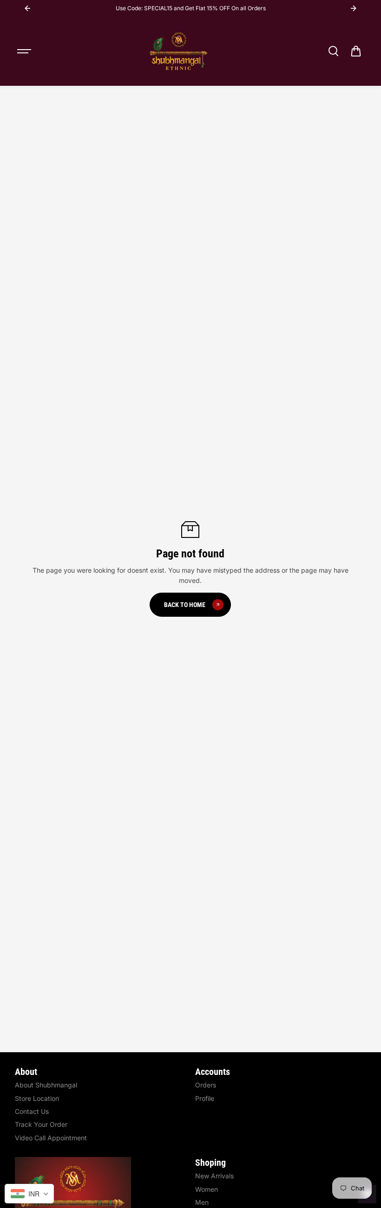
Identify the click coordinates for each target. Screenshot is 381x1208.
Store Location (37, 1098)
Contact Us (32, 1111)
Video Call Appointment (51, 1138)
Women (206, 1189)
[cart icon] (356, 51)
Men (202, 1202)
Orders (205, 1085)
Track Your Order (41, 1124)
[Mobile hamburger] (25, 51)
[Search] (333, 51)
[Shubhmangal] (179, 51)
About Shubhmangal (46, 1085)
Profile (204, 1098)
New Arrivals (214, 1176)
